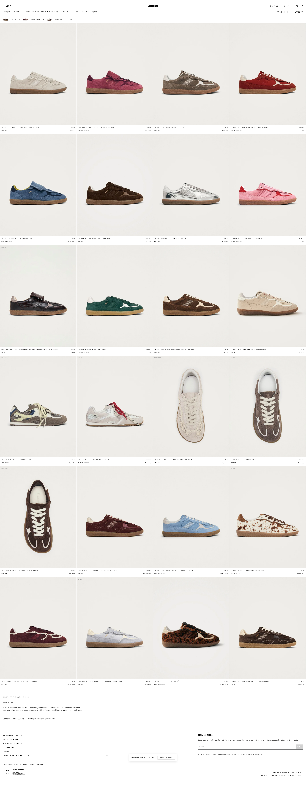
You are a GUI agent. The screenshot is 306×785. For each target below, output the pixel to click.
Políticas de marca (12, 743)
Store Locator (10, 739)
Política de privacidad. (255, 754)
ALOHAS (19, 765)
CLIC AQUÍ (297, 776)
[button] (7, 6)
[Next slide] (73, 76)
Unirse (6, 751)
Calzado (14, 697)
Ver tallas (70, 121)
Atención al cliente (12, 735)
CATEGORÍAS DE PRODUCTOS (16, 756)
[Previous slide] (3, 76)
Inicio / (6, 697)
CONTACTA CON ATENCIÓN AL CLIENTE (287, 772)
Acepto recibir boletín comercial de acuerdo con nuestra (232, 754)
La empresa (8, 747)
